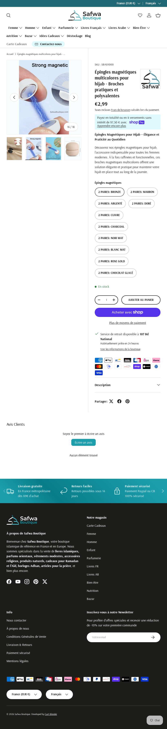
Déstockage (74, 36)
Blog (88, 36)
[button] (158, 15)
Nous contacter (16, 620)
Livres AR (93, 574)
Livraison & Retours (19, 645)
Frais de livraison (120, 110)
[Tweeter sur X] (111, 401)
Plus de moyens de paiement (127, 323)
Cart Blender (51, 714)
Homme (92, 542)
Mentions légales (18, 661)
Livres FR (93, 566)
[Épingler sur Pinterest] (127, 401)
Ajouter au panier (141, 300)
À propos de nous (18, 628)
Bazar (90, 599)
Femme (91, 534)
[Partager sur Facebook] (119, 401)
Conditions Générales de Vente (26, 636)
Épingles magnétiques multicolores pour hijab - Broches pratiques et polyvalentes (41, 53)
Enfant (91, 550)
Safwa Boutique (22, 714)
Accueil (10, 53)
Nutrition (92, 591)
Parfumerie (94, 558)
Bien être (92, 582)
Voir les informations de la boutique (120, 349)
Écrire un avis (83, 442)
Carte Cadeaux (17, 44)
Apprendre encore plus (111, 126)
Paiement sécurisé (18, 653)
